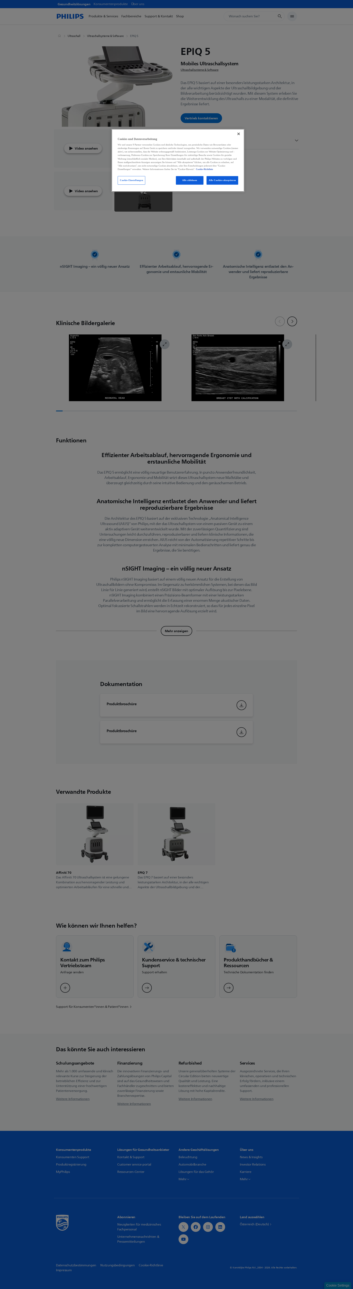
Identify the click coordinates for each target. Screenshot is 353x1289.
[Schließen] (238, 133)
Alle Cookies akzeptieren (222, 180)
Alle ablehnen (189, 180)
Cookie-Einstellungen (131, 180)
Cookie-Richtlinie (204, 169)
